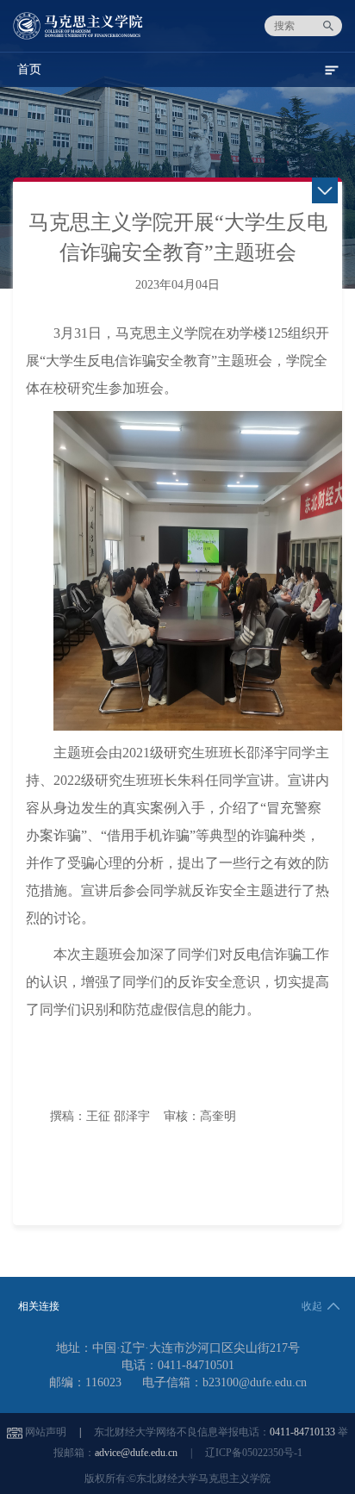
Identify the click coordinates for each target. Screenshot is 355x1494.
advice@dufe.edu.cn (136, 1453)
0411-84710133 (302, 1432)
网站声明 (45, 1432)
